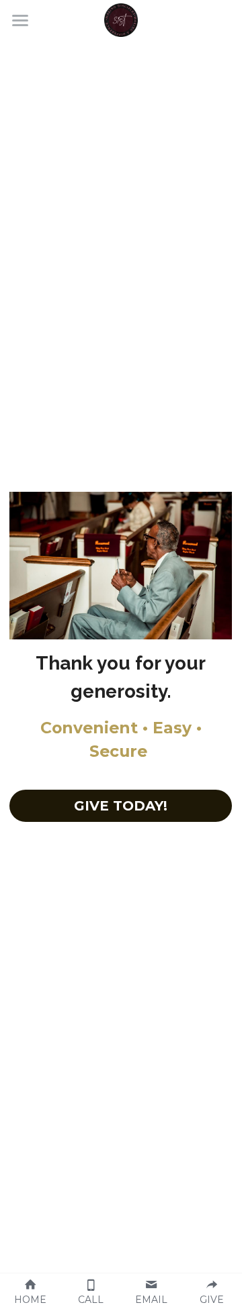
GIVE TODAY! (120, 806)
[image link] (121, 19)
